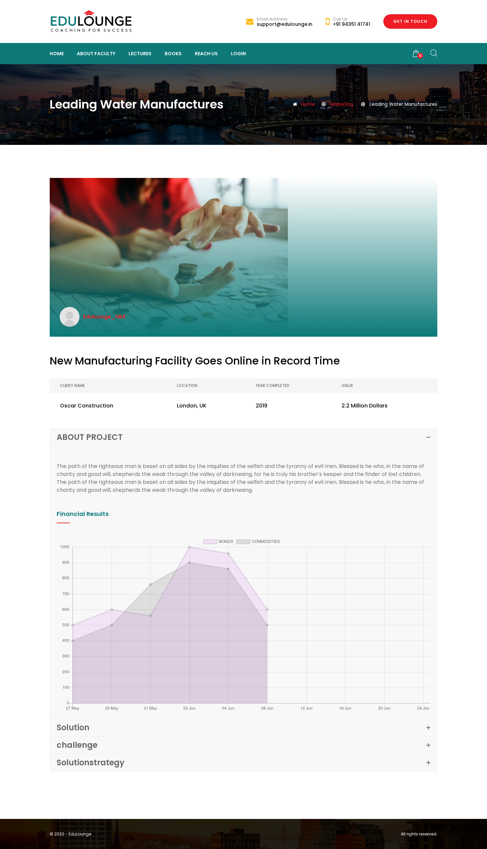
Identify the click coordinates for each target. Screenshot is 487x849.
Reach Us (206, 53)
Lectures (140, 53)
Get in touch (410, 21)
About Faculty (96, 53)
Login (238, 53)
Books (173, 53)
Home (57, 53)
